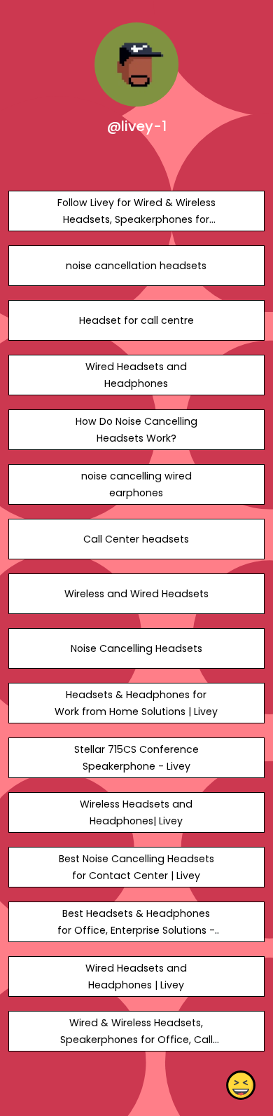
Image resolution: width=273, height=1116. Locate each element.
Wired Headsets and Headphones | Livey (136, 976)
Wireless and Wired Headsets (136, 594)
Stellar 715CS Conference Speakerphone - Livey (136, 757)
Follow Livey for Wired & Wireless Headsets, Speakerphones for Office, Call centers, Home (136, 219)
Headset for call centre (136, 320)
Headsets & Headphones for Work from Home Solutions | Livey (136, 703)
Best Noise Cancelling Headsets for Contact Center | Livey (136, 867)
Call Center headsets (136, 539)
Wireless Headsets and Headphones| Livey (136, 812)
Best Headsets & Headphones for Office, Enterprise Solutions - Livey (136, 930)
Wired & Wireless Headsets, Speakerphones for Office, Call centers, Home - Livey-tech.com (136, 1039)
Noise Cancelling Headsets (136, 648)
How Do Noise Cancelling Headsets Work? (136, 429)
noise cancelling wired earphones (136, 484)
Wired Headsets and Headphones (136, 375)
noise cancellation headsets (136, 266)
